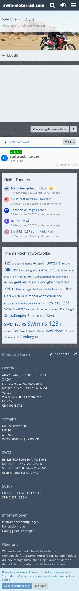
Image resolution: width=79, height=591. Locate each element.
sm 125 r (59, 309)
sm (51, 309)
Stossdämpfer (15, 315)
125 (7, 263)
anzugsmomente (22, 263)
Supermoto (37, 315)
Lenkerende (40, 289)
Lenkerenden (55, 289)
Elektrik (41, 270)
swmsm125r (11, 331)
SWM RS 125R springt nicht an (32, 231)
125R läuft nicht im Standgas (31, 199)
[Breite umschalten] (75, 354)
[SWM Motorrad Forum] (23, 5)
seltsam (30, 309)
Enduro (54, 270)
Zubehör (70, 331)
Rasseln (28, 303)
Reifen (37, 303)
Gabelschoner (43, 276)
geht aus (21, 282)
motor (21, 296)
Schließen (40, 585)
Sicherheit (42, 309)
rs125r (63, 303)
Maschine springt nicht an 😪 (32, 188)
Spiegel (69, 309)
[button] (73, 5)
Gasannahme (60, 276)
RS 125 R (49, 303)
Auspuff (39, 263)
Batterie (53, 263)
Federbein (26, 276)
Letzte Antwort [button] (19, 142)
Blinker (11, 270)
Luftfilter (9, 296)
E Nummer (67, 270)
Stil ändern (61, 354)
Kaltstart (63, 282)
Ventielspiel (55, 331)
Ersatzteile (10, 276)
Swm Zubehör (28, 331)
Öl (36, 337)
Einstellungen (27, 270)
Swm (51, 315)
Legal (29, 289)
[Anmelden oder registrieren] (63, 5)
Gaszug (8, 282)
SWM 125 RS (15, 324)
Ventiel (41, 331)
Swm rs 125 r (44, 323)
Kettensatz (14, 288)
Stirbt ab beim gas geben (29, 210)
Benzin (66, 263)
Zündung (27, 337)
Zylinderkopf (11, 337)
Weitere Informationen (17, 585)
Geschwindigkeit (42, 282)
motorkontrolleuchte (45, 296)
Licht (68, 289)
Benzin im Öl (20, 221)
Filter (71, 142)
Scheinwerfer (14, 309)
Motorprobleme (13, 303)
